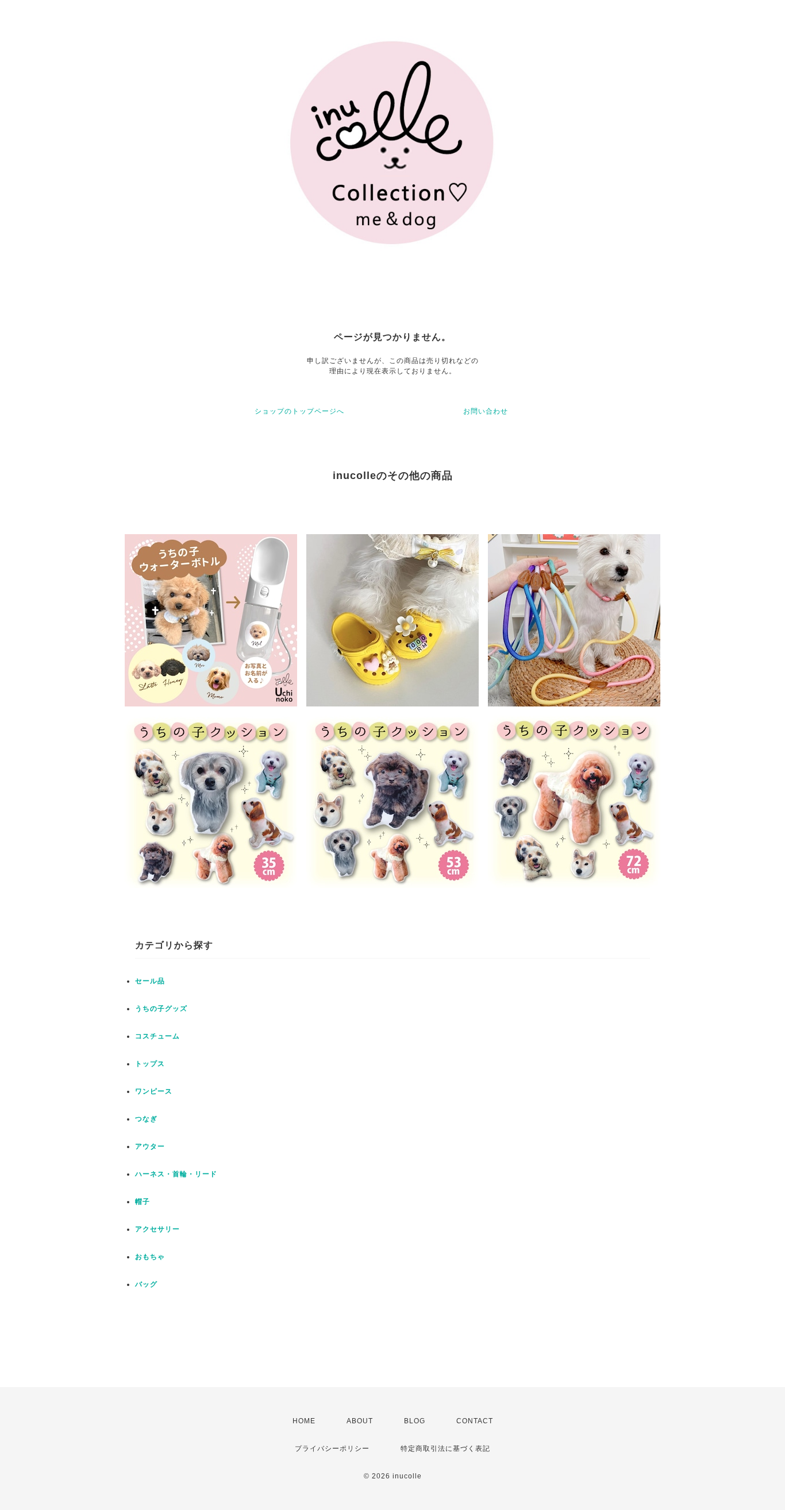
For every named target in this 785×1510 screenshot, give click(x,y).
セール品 (150, 981)
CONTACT (474, 1421)
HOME (304, 1421)
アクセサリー (157, 1229)
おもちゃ (150, 1257)
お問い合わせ (485, 411)
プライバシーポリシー (332, 1449)
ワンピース (153, 1091)
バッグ (146, 1284)
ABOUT (360, 1421)
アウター (150, 1146)
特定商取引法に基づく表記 (445, 1449)
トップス (150, 1064)
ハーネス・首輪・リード (176, 1174)
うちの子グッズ (161, 1009)
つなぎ (146, 1119)
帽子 (142, 1202)
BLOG (414, 1421)
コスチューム (157, 1036)
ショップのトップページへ (299, 411)
